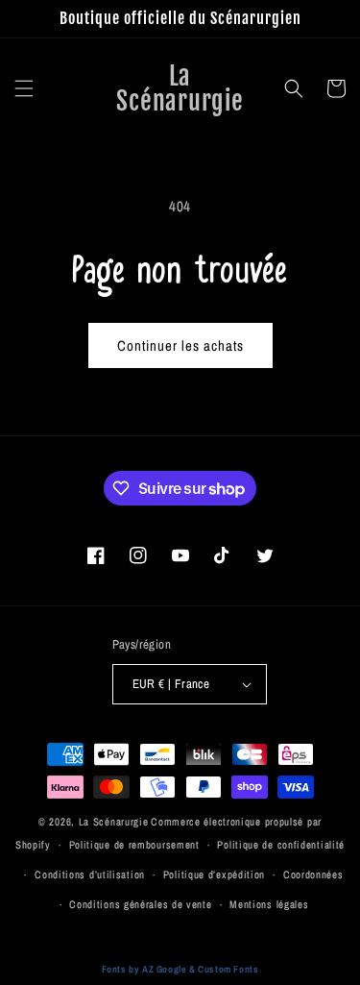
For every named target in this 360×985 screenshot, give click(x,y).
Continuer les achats (180, 345)
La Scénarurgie (114, 821)
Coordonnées (313, 874)
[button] (24, 88)
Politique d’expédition (214, 874)
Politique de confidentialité (281, 844)
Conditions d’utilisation (90, 874)
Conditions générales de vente (140, 904)
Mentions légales (268, 904)
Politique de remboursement (134, 844)
